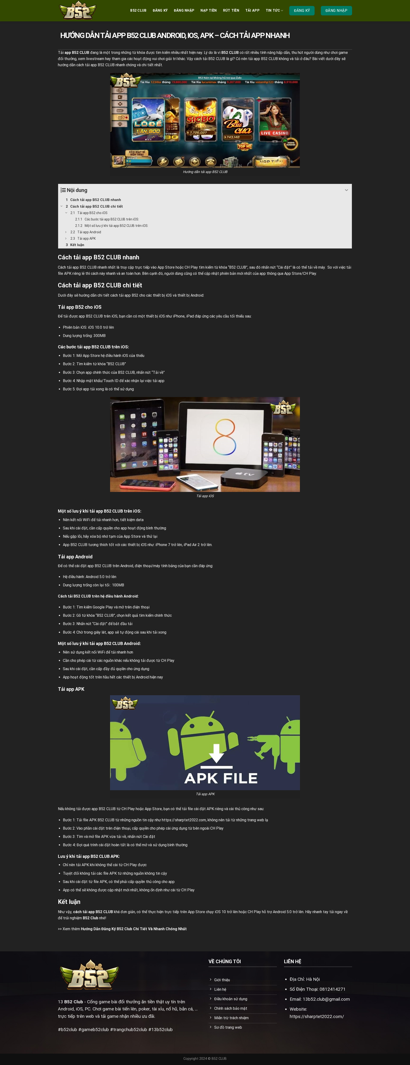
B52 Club (73, 1001)
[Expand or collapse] (346, 190)
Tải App (252, 11)
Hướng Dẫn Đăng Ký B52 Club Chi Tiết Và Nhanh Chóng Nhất (134, 929)
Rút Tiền (231, 11)
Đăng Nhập (184, 11)
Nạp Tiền (208, 11)
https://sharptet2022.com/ (317, 1016)
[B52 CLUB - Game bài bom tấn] (81, 10)
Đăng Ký (160, 11)
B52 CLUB (138, 11)
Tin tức (273, 11)
